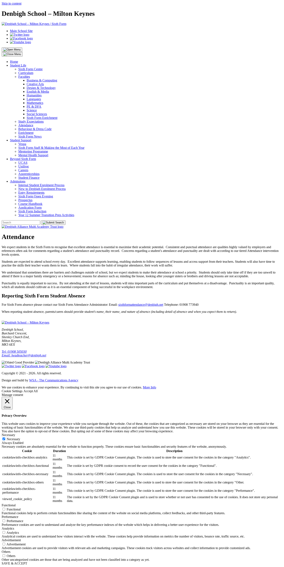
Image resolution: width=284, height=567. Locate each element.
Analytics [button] (8, 528)
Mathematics (35, 103)
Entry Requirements (31, 192)
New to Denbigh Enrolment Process (42, 189)
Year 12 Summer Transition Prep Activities (46, 215)
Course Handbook (30, 204)
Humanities (34, 95)
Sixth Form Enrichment (42, 118)
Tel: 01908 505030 (14, 351)
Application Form (30, 207)
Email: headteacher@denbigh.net (24, 355)
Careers (23, 170)
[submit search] (53, 222)
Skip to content (11, 3)
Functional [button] (9, 505)
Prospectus (25, 200)
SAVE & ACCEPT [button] (14, 563)
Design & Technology (41, 88)
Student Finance (29, 177)
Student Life (18, 65)
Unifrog (23, 166)
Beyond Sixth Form (23, 159)
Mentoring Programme (33, 151)
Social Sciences (37, 114)
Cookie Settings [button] (12, 391)
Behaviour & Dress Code (35, 129)
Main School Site (21, 31)
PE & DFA (34, 106)
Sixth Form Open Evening (35, 196)
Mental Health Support (33, 155)
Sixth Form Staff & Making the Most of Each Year (51, 147)
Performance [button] (10, 517)
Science (32, 110)
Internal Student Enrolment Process (41, 185)
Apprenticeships (29, 174)
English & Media (38, 91)
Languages (34, 99)
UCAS (22, 162)
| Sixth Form (57, 24)
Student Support (20, 140)
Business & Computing (42, 80)
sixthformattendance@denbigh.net (140, 304)
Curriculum (25, 73)
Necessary (13, 439)
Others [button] (6, 551)
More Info (149, 387)
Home (14, 61)
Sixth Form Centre (30, 69)
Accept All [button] (30, 391)
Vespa (22, 144)
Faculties (24, 76)
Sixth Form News (30, 136)
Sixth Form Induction (32, 211)
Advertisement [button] (11, 540)
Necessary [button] (8, 435)
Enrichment (25, 132)
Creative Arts (35, 84)
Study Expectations (31, 121)
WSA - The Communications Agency (53, 380)
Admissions (17, 181)
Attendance (25, 125)
